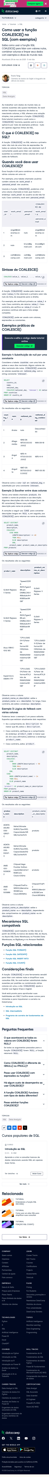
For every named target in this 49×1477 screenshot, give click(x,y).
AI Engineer (30, 1399)
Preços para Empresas (11, 1291)
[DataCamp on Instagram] (33, 1438)
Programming (31, 1332)
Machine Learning (33, 1325)
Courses (29, 1263)
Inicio (4, 24)
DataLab (29, 1277)
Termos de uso (29, 1467)
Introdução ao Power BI (11, 1364)
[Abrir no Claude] (37, 65)
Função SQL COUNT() (15, 963)
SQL (20, 24)
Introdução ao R (8, 1361)
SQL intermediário (14, 1011)
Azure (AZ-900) (32, 1407)
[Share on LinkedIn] (9, 1128)
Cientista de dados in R (11, 1398)
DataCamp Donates (34, 1312)
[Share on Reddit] (20, 1128)
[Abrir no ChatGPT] (31, 65)
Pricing (29, 1287)
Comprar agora (34, 4)
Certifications (31, 1266)
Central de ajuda (8, 1274)
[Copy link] (4, 1128)
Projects (29, 1270)
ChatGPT (5, 1344)
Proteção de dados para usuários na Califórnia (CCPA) (19, 1462)
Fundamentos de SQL (34, 1357)
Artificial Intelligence (10, 1332)
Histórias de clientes (10, 1304)
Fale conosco (7, 1277)
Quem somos (7, 1255)
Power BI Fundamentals (35, 1367)
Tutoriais (13, 24)
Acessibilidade (7, 1467)
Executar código (27, 284)
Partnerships (7, 1270)
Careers (5, 1263)
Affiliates (5, 1266)
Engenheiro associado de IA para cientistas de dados (12, 1416)
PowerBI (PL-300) (33, 1403)
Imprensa (5, 1259)
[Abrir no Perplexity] (44, 65)
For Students (31, 1291)
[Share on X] (25, 1128)
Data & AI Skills (8, 1287)
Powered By (42, 284)
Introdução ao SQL (14, 1006)
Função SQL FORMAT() (16, 950)
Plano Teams (7, 1295)
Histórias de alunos (33, 1304)
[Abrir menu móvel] (45, 11)
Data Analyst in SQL (10, 1388)
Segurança (18, 1467)
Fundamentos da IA (34, 1353)
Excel (4, 1340)
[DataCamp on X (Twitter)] (11, 1438)
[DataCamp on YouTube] (26, 1438)
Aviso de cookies (25, 1457)
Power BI (5, 1336)
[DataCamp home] (18, 1433)
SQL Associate (32, 1392)
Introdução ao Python (10, 1353)
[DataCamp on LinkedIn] (18, 1438)
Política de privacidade (9, 1457)
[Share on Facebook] (14, 1128)
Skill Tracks (30, 1259)
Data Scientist (31, 1396)
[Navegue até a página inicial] (10, 11)
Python (4, 1321)
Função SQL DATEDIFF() (16, 954)
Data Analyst (31, 1388)
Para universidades (34, 1308)
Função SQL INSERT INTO (17, 958)
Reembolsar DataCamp (35, 1301)
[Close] (45, 3)
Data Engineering (33, 1329)
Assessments (31, 1274)
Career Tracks (32, 1255)
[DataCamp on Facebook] (3, 1438)
